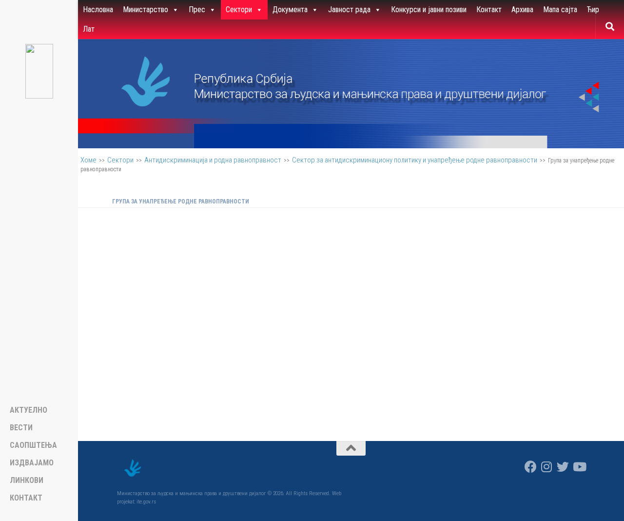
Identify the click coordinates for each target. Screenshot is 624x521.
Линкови (26, 480)
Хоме (88, 160)
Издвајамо (32, 463)
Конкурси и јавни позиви (429, 9)
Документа (290, 9)
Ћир (593, 9)
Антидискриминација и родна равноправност (212, 160)
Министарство (145, 9)
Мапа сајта (560, 9)
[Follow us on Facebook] (531, 467)
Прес (197, 9)
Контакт (489, 9)
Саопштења (33, 445)
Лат (89, 29)
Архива (522, 9)
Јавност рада (349, 9)
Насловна (98, 9)
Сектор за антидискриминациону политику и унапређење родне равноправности (414, 160)
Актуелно (28, 410)
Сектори (239, 9)
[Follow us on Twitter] (563, 467)
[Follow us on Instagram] (547, 467)
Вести (21, 427)
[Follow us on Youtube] (579, 467)
